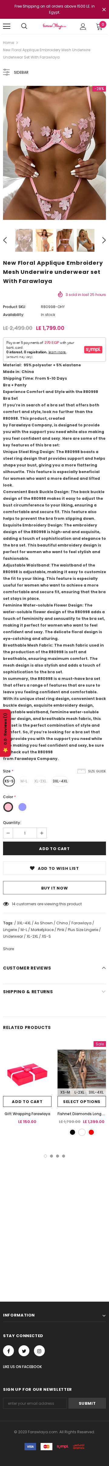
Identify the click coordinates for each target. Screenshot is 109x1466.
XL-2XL (40, 781)
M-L (24, 781)
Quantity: (12, 822)
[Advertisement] (54, 1215)
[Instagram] (39, 1350)
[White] (81, 1132)
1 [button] (45, 1156)
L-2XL (79, 1092)
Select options (82, 1102)
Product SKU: (14, 306)
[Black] (72, 1132)
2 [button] (51, 1156)
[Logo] (54, 26)
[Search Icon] (24, 26)
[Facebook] (8, 1350)
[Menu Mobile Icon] (6, 26)
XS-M (65, 1092)
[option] (54, 153)
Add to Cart (27, 1102)
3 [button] (57, 1156)
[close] (104, 10)
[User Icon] (83, 26)
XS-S (9, 781)
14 (13, 903)
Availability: (13, 314)
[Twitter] (23, 1350)
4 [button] (63, 1156)
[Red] (91, 1132)
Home (8, 42)
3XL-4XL (60, 781)
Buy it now (54, 888)
